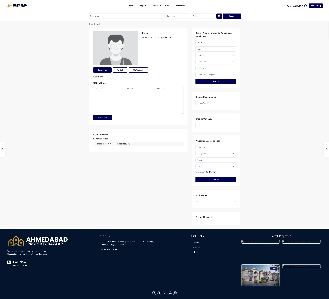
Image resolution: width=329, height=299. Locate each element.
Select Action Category (206, 75)
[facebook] (154, 293)
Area (199, 167)
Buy (196, 201)
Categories (171, 16)
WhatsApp (139, 70)
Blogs (167, 6)
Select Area (202, 62)
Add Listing (316, 6)
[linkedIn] (170, 293)
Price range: (199, 172)
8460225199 (296, 6)
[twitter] (164, 293)
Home (132, 6)
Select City (201, 55)
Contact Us (180, 6)
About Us (157, 6)
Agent (200, 49)
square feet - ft (203, 103)
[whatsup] (159, 293)
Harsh (145, 33)
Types (195, 16)
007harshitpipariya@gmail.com (158, 37)
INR (199, 125)
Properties (144, 6)
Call (121, 70)
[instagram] (175, 293)
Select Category (203, 68)
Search (216, 81)
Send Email (102, 70)
